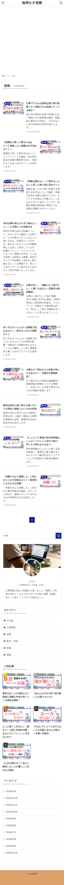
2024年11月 (11, 805)
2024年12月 (12, 798)
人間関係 (11, 627)
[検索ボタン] (61, 3)
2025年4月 (11, 791)
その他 (10, 620)
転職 (9, 648)
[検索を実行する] (58, 536)
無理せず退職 (32, 3)
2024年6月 (11, 839)
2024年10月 (12, 811)
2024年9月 (11, 818)
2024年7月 (11, 832)
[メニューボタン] (3, 3)
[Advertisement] (32, 39)
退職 (9, 654)
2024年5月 (11, 846)
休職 (9, 634)
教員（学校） (13, 641)
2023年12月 (12, 853)
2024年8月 (11, 825)
